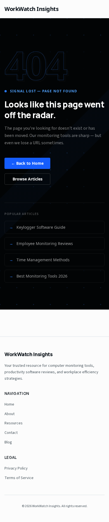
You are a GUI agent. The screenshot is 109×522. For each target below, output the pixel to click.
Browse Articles (27, 179)
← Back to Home (27, 163)
